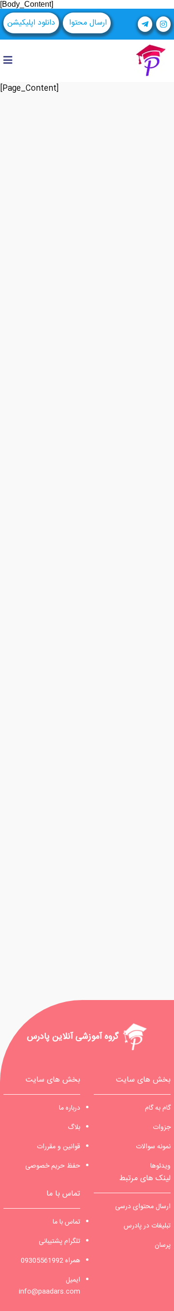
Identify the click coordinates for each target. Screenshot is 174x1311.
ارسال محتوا (87, 22)
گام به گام (158, 1108)
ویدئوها (160, 1166)
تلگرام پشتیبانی (59, 1241)
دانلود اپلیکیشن (31, 22)
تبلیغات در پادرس (147, 1226)
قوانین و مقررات (58, 1147)
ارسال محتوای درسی (143, 1206)
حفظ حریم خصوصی (52, 1166)
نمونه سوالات (153, 1147)
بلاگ (74, 1127)
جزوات (162, 1127)
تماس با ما (66, 1222)
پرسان (163, 1245)
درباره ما (69, 1108)
